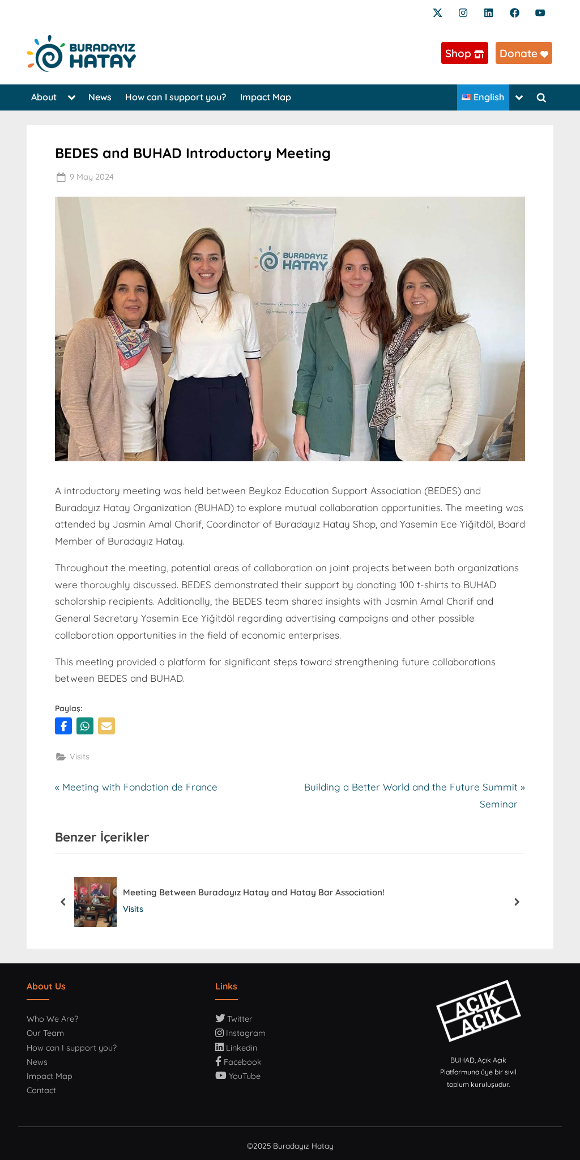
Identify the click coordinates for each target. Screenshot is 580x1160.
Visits (79, 756)
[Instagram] (463, 12)
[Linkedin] (488, 12)
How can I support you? (175, 97)
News (100, 97)
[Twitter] (437, 12)
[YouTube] (540, 12)
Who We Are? (52, 1019)
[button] (63, 725)
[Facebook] (514, 12)
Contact (41, 1090)
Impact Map (265, 97)
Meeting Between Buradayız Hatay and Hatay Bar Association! (254, 892)
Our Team (45, 1033)
